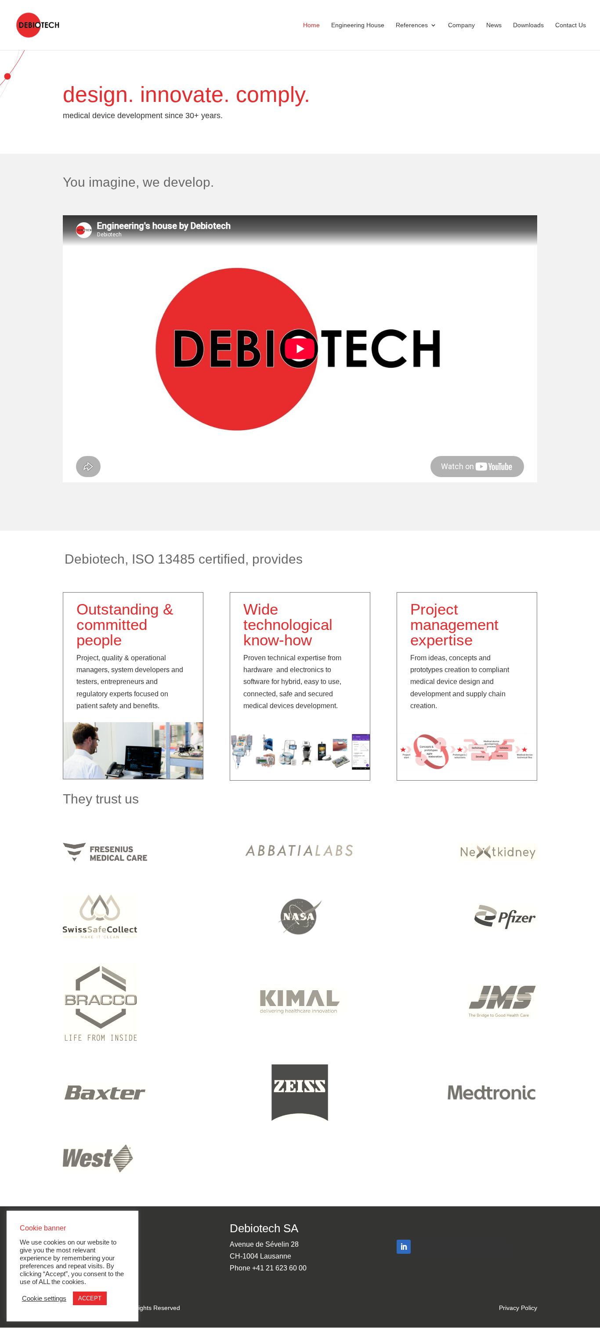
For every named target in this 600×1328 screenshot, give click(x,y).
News (494, 25)
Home (311, 25)
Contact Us (570, 25)
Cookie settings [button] (44, 1298)
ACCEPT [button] (89, 1298)
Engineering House (357, 25)
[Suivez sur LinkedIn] (404, 1247)
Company (461, 25)
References (412, 25)
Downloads (528, 25)
